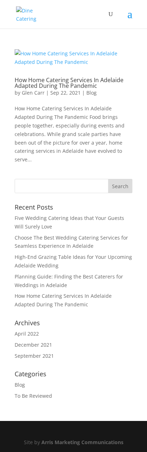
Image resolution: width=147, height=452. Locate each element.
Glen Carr (33, 92)
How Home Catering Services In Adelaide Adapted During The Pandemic (69, 83)
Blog (91, 92)
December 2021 (33, 344)
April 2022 (27, 333)
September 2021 (34, 355)
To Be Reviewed (33, 395)
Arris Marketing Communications (82, 442)
